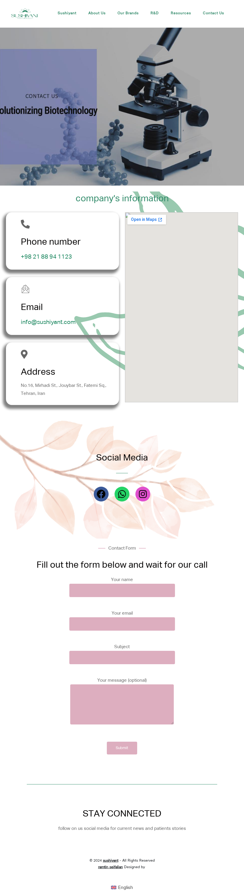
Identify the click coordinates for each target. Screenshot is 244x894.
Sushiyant (67, 13)
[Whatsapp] (122, 494)
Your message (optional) (122, 680)
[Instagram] (142, 494)
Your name (122, 579)
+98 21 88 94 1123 (46, 257)
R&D (155, 13)
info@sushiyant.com (48, 322)
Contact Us (213, 13)
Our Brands (128, 13)
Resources (181, 13)
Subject (122, 647)
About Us (97, 13)
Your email (122, 613)
